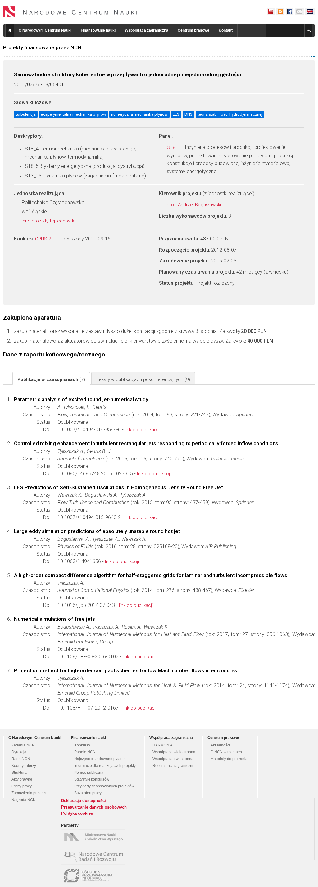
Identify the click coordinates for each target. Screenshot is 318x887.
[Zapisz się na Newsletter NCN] (299, 11)
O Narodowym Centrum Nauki (45, 30)
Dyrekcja (18, 752)
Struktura (19, 772)
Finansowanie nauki (98, 30)
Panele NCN (85, 752)
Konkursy (82, 745)
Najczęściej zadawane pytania (100, 759)
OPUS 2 (43, 239)
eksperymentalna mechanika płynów (73, 114)
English (310, 11)
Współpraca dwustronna (172, 759)
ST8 (171, 147)
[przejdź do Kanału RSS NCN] (280, 11)
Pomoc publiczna (88, 772)
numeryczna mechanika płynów (139, 114)
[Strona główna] (70, 11)
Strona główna (9, 30)
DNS (188, 114)
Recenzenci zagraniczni (172, 766)
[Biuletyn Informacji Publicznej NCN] (271, 11)
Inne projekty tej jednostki (49, 221)
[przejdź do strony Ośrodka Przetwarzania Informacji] (94, 876)
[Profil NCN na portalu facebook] (289, 11)
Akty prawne (21, 779)
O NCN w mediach (226, 752)
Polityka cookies (77, 813)
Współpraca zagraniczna (146, 30)
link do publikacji (142, 429)
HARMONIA (162, 745)
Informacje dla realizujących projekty (105, 766)
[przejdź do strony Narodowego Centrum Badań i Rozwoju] (94, 857)
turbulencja (26, 114)
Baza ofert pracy (88, 793)
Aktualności (220, 745)
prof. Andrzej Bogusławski (194, 205)
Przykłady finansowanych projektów (104, 786)
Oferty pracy (21, 786)
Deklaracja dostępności (83, 800)
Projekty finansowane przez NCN (42, 47)
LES (176, 114)
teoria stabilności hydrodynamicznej (230, 114)
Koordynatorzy (23, 766)
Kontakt (226, 30)
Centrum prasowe (193, 30)
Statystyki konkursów (91, 779)
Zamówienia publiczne (30, 793)
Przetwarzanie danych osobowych (94, 807)
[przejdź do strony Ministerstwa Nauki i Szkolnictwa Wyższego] (94, 837)
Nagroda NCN (23, 800)
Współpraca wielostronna (173, 752)
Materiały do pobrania (229, 759)
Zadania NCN (23, 745)
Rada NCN (20, 759)
